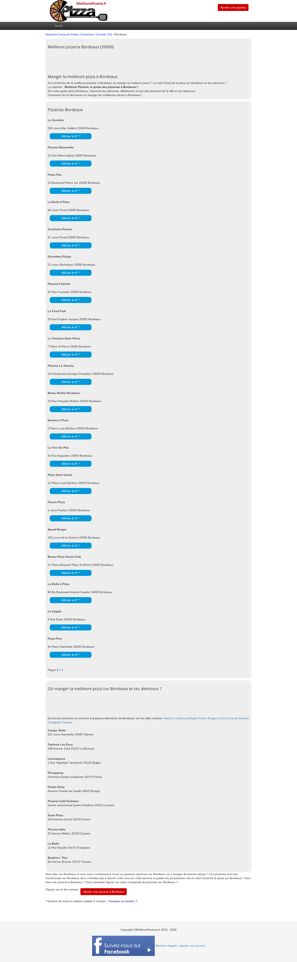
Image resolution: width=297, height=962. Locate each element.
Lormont (223, 718)
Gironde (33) (104, 34)
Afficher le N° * (70, 136)
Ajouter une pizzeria (233, 7)
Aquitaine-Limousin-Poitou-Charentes (69, 34)
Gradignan (54, 722)
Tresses (67, 722)
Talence (168, 718)
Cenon (234, 718)
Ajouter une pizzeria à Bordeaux (103, 891)
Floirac (203, 718)
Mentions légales (166, 945)
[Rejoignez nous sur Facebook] (123, 945)
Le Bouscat (181, 718)
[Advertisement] (121, 60)
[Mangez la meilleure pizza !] (78, 10)
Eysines (244, 718)
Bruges (212, 718)
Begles (193, 718)
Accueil (59, 25)
